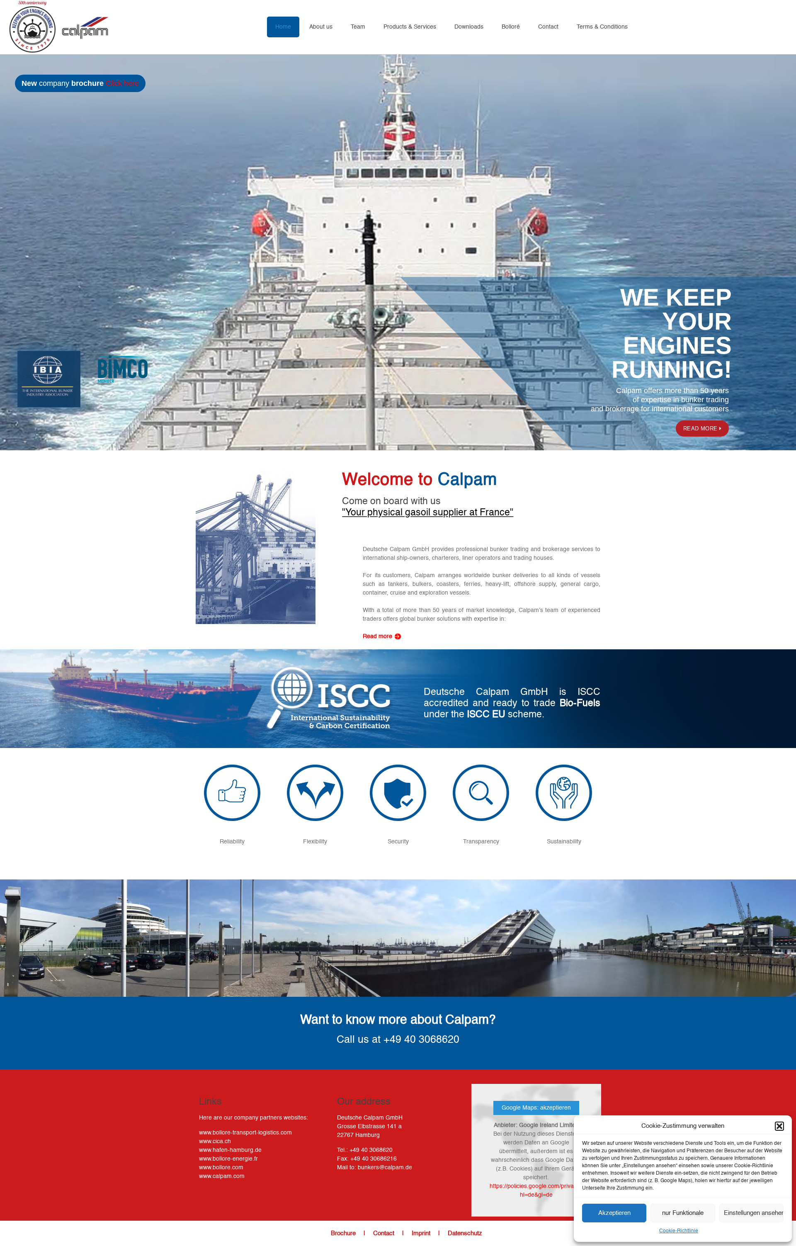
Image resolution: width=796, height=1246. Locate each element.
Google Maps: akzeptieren (536, 1108)
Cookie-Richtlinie (678, 1231)
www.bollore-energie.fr (228, 1159)
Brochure (343, 1233)
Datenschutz (465, 1233)
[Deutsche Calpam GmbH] (58, 27)
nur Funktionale (683, 1213)
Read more (701, 428)
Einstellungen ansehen (754, 1213)
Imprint (421, 1233)
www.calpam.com (222, 1176)
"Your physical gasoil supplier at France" (427, 512)
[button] (779, 1126)
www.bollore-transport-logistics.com (245, 1133)
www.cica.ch (215, 1141)
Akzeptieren (614, 1213)
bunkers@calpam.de (385, 1168)
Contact (383, 1233)
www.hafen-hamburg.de (230, 1150)
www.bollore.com (221, 1168)
